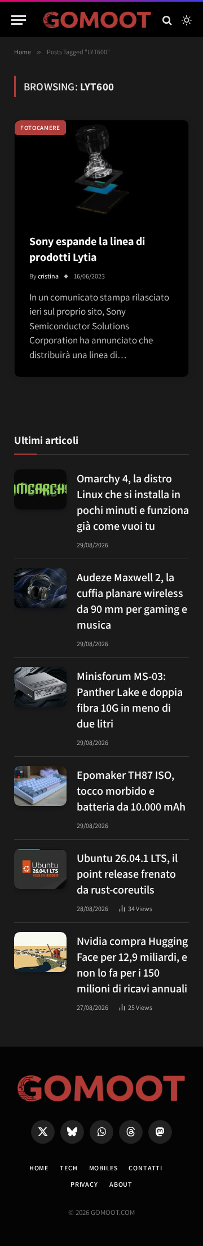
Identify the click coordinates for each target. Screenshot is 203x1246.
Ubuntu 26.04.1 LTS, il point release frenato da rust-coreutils (127, 874)
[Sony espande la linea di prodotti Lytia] (101, 169)
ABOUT (121, 1184)
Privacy (84, 1184)
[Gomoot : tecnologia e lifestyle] (97, 20)
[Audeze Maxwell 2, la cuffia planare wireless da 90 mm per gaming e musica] (40, 588)
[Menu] (18, 20)
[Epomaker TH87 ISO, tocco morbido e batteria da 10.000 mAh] (40, 786)
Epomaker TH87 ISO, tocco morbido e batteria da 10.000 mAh (131, 791)
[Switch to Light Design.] (185, 20)
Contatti (145, 1168)
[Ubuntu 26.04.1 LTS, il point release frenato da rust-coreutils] (40, 869)
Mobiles (103, 1168)
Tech (68, 1168)
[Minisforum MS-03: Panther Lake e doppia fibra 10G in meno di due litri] (40, 687)
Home (38, 1168)
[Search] (167, 20)
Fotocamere (40, 128)
